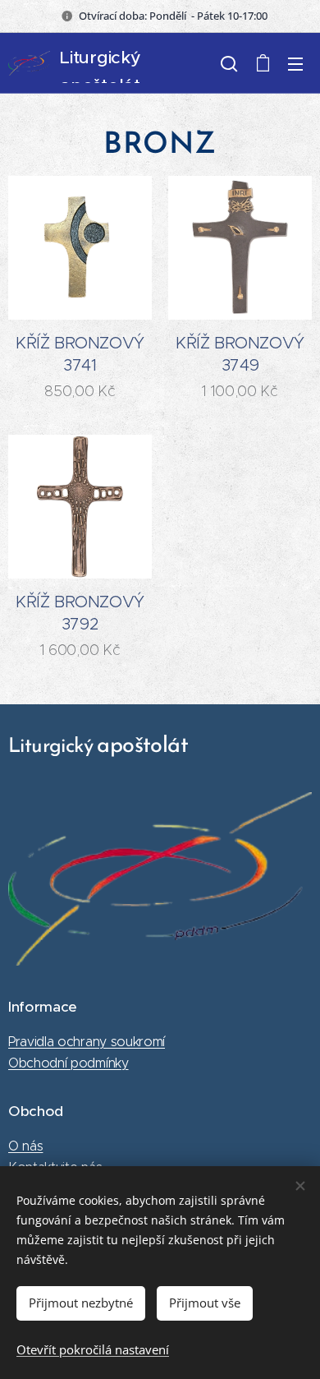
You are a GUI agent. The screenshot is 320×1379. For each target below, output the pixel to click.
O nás (25, 1146)
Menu (295, 63)
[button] (229, 63)
